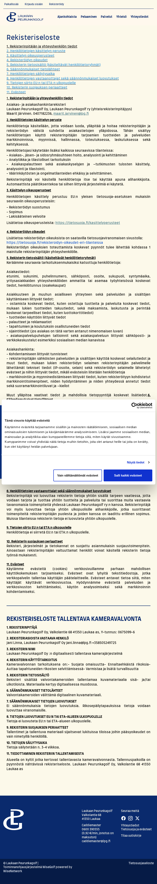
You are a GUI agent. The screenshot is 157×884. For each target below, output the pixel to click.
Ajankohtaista (67, 17)
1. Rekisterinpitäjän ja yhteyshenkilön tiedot (42, 46)
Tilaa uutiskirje (131, 835)
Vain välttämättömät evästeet (77, 475)
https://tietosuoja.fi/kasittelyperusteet (87, 223)
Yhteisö (121, 17)
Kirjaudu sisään (34, 4)
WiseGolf (49, 867)
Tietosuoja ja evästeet (136, 829)
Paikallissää (11, 4)
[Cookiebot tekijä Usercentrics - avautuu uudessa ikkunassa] (134, 406)
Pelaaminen (89, 17)
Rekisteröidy (56, 4)
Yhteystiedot (139, 17)
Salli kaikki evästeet (128, 475)
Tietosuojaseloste (141, 863)
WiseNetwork (12, 871)
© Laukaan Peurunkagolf (20, 863)
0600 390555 (91, 829)
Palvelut (106, 17)
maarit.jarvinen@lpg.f (71, 113)
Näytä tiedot (135, 462)
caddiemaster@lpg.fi (96, 841)
